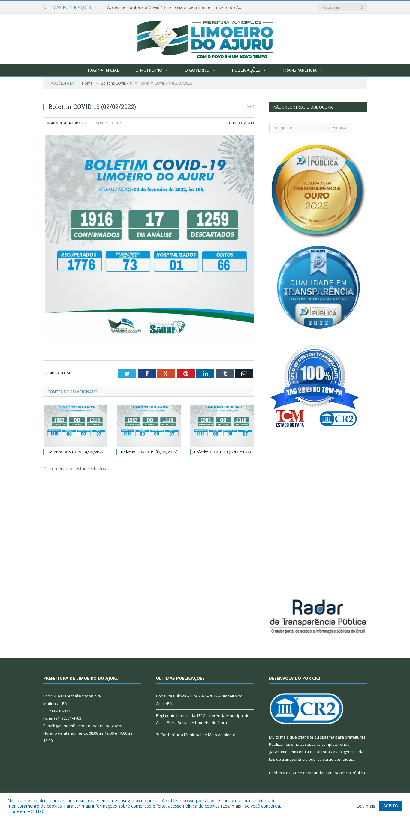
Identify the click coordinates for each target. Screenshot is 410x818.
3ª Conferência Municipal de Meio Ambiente (195, 734)
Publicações (246, 70)
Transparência (299, 70)
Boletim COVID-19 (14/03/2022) (76, 452)
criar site (305, 737)
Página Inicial (103, 70)
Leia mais (231, 806)
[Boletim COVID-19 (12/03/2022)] (222, 426)
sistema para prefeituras (343, 737)
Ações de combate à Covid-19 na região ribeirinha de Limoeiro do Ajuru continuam (176, 7)
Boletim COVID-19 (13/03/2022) (149, 452)
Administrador (64, 123)
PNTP (294, 772)
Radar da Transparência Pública (335, 772)
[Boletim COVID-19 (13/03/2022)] (148, 426)
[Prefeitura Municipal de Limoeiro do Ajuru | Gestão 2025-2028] (205, 37)
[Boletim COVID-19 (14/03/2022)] (75, 426)
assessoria (310, 744)
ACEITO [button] (390, 805)
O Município (148, 70)
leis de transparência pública (295, 759)
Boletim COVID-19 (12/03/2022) (222, 452)
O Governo (197, 70)
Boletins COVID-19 (238, 123)
